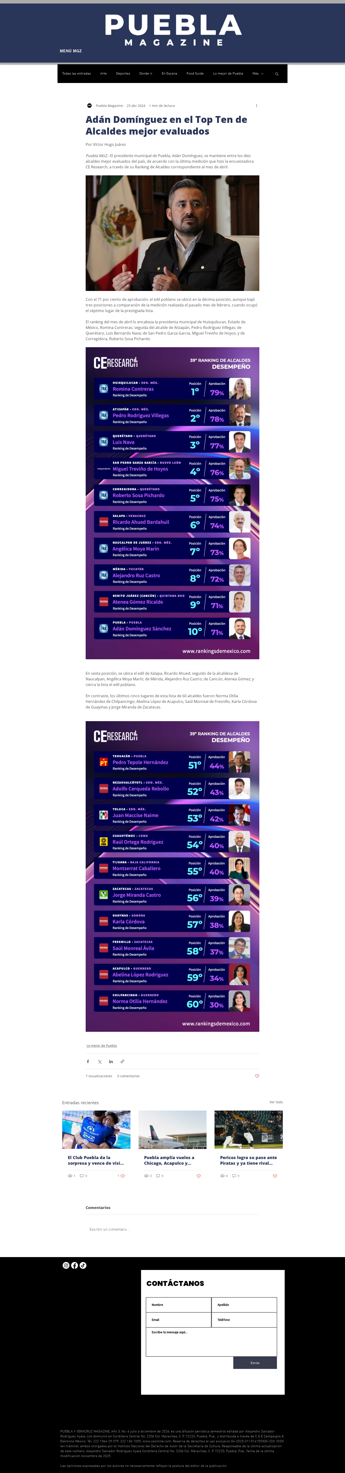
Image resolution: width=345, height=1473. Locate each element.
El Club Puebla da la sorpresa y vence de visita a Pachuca (96, 1160)
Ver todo (276, 1102)
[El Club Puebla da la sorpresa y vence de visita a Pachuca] (96, 1130)
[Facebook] (74, 1265)
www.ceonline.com (156, 1441)
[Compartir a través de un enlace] (122, 1061)
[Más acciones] (256, 105)
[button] (277, 73)
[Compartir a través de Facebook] (88, 1061)
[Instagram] (66, 1265)
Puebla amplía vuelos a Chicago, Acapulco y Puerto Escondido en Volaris (169, 1160)
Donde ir (145, 74)
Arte (103, 74)
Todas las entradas (76, 74)
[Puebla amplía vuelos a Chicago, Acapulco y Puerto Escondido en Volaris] (172, 1130)
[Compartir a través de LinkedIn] (111, 1061)
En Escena (169, 74)
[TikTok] (83, 1265)
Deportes (123, 74)
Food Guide (195, 74)
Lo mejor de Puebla (228, 74)
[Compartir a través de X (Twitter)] (99, 1061)
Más (256, 74)
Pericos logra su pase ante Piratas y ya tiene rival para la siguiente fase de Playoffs (248, 1160)
